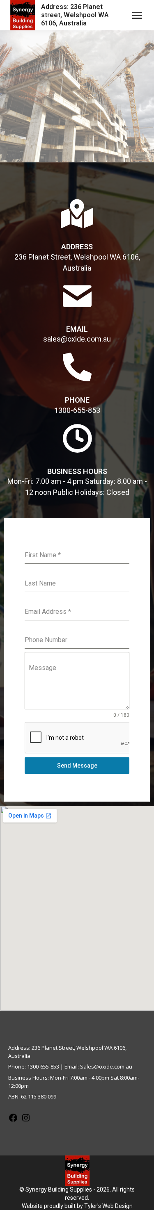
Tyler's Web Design (108, 1206)
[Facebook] (13, 1120)
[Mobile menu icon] (137, 15)
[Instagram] (26, 1120)
